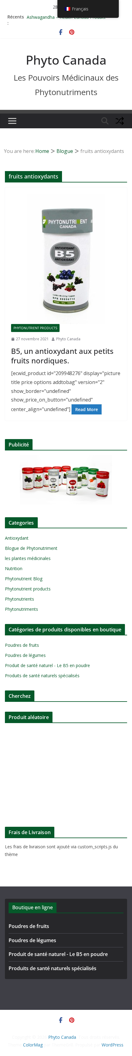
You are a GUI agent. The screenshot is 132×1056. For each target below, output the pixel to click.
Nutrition (13, 568)
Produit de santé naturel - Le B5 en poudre (47, 665)
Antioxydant (17, 538)
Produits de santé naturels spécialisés (42, 675)
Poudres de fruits (22, 645)
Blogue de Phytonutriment (31, 548)
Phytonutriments (21, 609)
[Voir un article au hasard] (119, 121)
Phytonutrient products (35, 328)
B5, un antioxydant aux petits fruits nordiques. (62, 356)
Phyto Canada (66, 59)
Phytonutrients (19, 599)
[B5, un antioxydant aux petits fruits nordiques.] (66, 259)
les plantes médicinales (28, 558)
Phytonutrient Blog (23, 579)
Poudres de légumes (25, 655)
